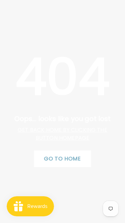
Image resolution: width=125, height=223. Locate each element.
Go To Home (62, 158)
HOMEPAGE (74, 138)
